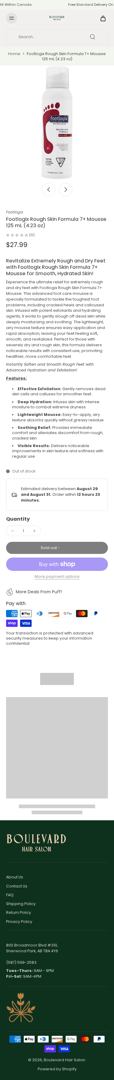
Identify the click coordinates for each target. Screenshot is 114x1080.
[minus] (12, 531)
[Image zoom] (57, 122)
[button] (57, 548)
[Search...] (92, 36)
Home (14, 53)
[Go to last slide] (48, 189)
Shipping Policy (21, 903)
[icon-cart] (101, 18)
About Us (14, 877)
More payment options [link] (57, 577)
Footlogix (14, 212)
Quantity (18, 518)
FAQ (10, 894)
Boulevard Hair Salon (64, 1059)
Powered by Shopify (57, 1069)
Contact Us (16, 886)
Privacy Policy (19, 921)
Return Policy (18, 912)
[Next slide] (65, 189)
